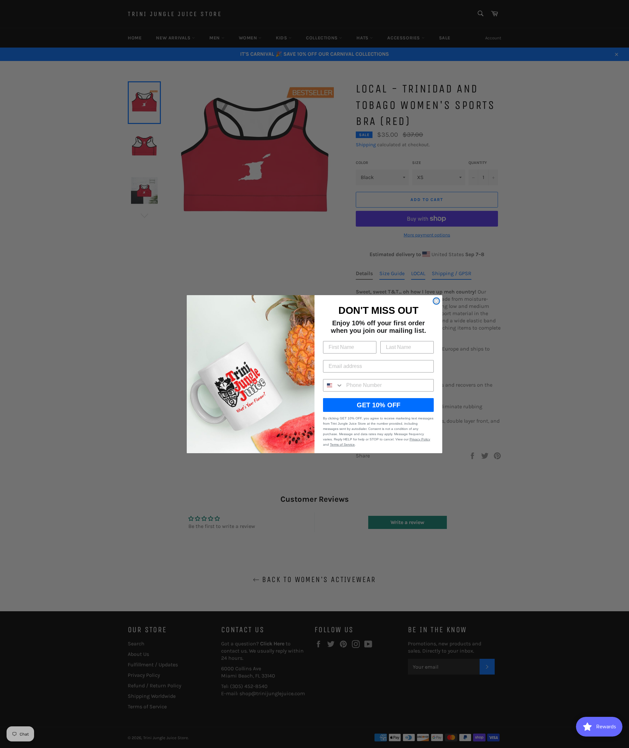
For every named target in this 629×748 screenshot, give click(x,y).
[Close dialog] (436, 301)
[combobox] (333, 385)
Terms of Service (342, 444)
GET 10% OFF (378, 405)
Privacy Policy (420, 439)
